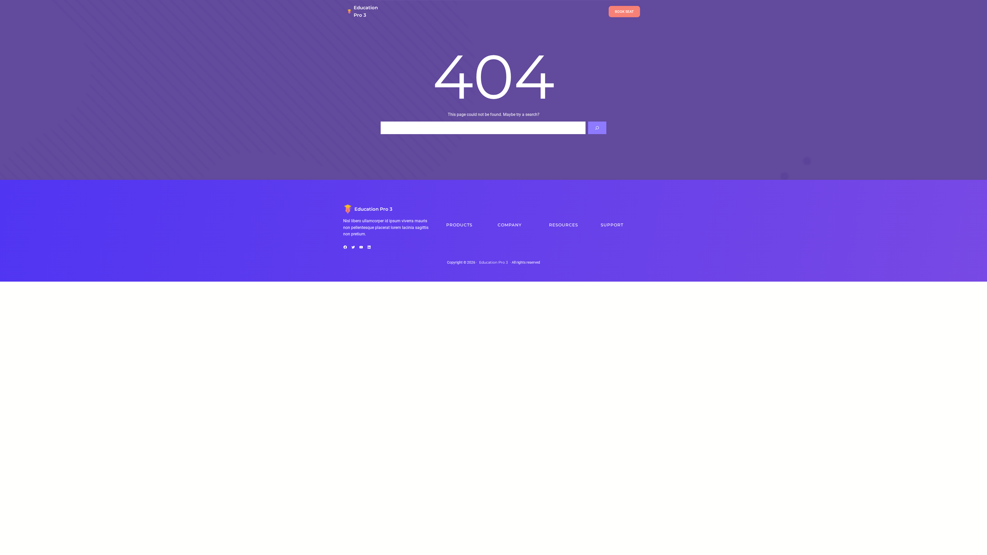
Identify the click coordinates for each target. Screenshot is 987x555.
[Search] (597, 128)
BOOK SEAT (624, 12)
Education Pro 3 (373, 209)
